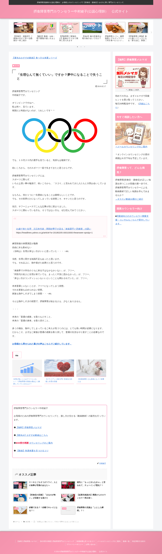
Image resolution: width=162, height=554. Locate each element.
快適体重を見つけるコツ (85, 541)
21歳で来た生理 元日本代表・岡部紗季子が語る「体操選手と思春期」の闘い (53, 229)
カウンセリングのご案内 (41, 443)
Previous (10, 32)
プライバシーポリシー (75, 544)
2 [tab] (81, 47)
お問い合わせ (91, 544)
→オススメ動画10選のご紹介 (129, 199)
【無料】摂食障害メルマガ (29, 427)
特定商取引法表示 (138, 541)
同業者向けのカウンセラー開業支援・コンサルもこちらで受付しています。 (132, 220)
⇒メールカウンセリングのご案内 (131, 147)
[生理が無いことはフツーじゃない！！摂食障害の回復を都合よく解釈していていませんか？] (27, 368)
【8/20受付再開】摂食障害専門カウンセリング (56, 541)
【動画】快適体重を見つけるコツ (32, 451)
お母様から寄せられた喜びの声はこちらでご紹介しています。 (42, 344)
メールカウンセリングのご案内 (108, 541)
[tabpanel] (23, 32)
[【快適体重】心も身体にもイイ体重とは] (91, 368)
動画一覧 (126, 541)
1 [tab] (77, 47)
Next (151, 32)
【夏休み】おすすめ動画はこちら (32, 435)
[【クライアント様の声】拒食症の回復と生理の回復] (59, 368)
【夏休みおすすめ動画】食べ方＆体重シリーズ (34, 58)
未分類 (17, 66)
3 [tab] (84, 47)
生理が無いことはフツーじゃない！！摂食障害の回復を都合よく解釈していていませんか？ (26, 381)
